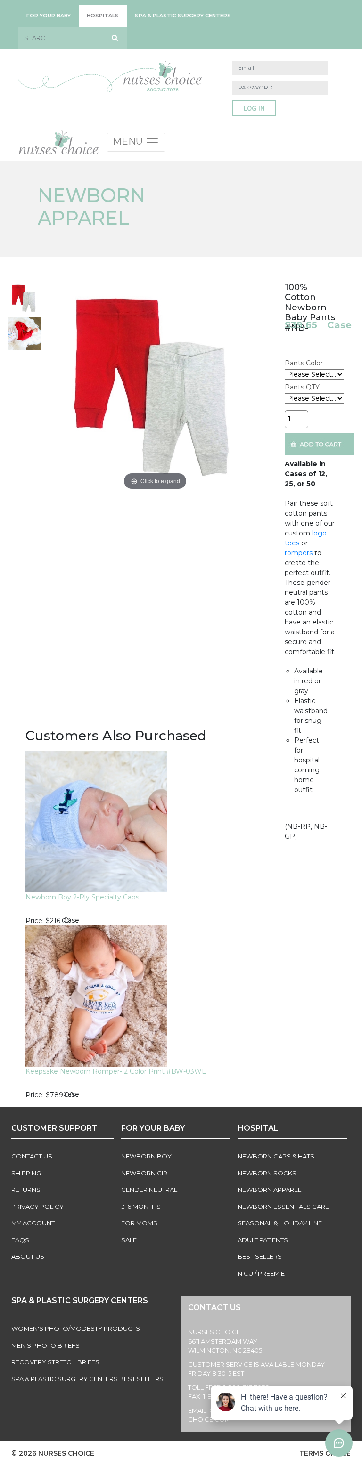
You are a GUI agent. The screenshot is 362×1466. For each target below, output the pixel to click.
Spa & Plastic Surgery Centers (183, 15)
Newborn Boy (146, 1156)
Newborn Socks (267, 1173)
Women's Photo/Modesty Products (75, 1328)
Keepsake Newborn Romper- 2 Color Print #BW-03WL (115, 1071)
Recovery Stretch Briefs (55, 1362)
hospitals (103, 15)
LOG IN (254, 109)
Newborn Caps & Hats (276, 1156)
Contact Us (31, 1156)
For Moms (139, 1223)
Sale (129, 1240)
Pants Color (304, 363)
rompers (299, 553)
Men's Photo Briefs (45, 1345)
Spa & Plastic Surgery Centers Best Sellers (87, 1379)
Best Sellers (260, 1256)
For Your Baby (48, 15)
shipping (26, 1173)
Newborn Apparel (269, 1189)
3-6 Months (141, 1206)
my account (33, 1223)
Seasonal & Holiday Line (280, 1223)
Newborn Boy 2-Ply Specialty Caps (82, 897)
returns (26, 1189)
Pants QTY (302, 387)
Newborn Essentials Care (283, 1206)
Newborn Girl (146, 1173)
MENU (129, 141)
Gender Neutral (149, 1189)
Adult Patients (263, 1240)
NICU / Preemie (261, 1273)
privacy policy (37, 1206)
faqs (20, 1240)
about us (27, 1256)
